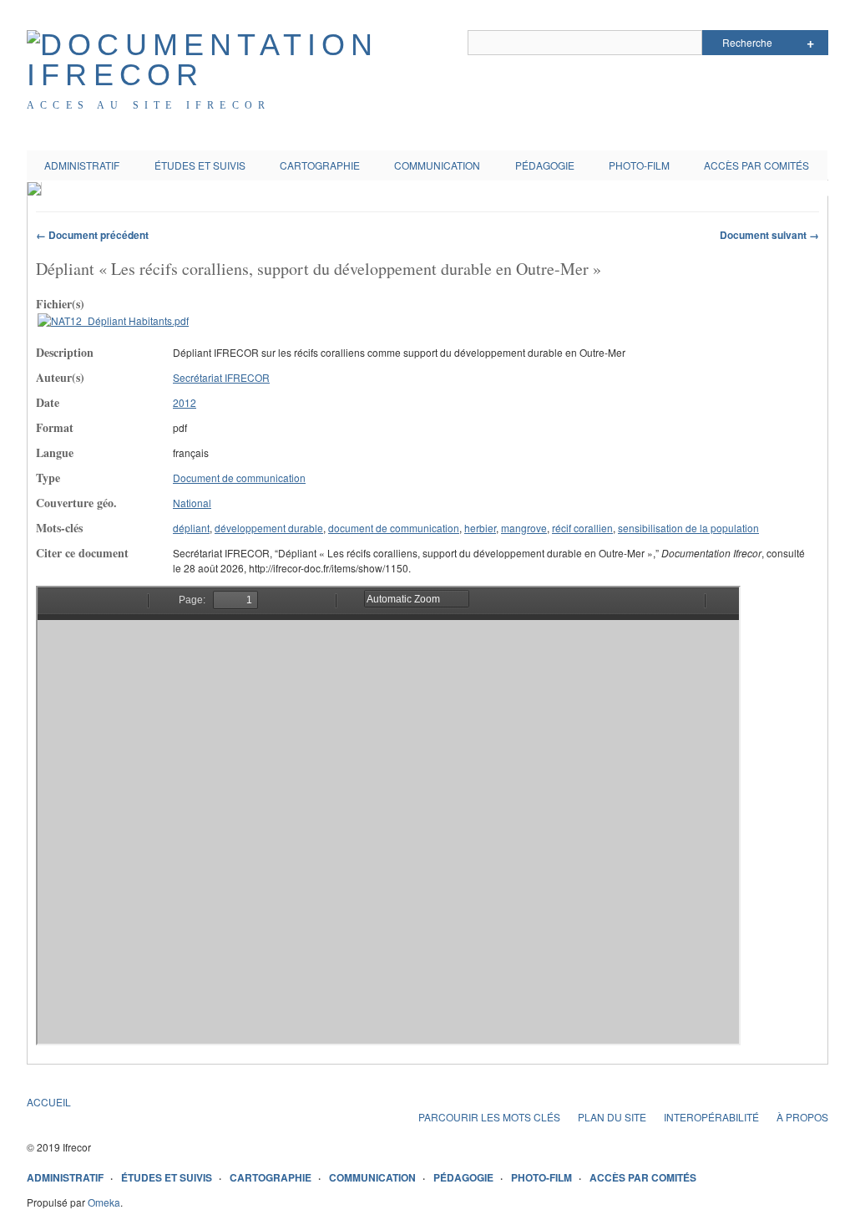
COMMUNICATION (437, 165)
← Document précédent (92, 234)
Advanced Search (810, 42)
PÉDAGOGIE (544, 165)
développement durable (269, 528)
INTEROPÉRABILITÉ (711, 1117)
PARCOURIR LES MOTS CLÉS (489, 1117)
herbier (480, 528)
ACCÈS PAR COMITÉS (756, 165)
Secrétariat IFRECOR (221, 377)
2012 (184, 402)
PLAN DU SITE (612, 1117)
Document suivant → (769, 234)
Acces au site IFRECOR (149, 105)
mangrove (524, 528)
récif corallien (582, 528)
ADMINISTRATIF (81, 165)
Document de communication (239, 477)
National (192, 503)
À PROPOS (802, 1117)
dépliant (191, 528)
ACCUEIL (49, 1102)
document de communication (393, 528)
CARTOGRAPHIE (320, 165)
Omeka (104, 1202)
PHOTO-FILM (639, 165)
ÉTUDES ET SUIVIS (199, 165)
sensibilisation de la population (688, 528)
